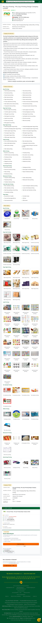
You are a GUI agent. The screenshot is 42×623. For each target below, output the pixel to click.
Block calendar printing (9, 185)
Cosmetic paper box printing (10, 111)
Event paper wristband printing (29, 169)
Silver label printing (8, 148)
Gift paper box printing (9, 114)
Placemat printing (8, 179)
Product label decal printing (10, 101)
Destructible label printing (9, 143)
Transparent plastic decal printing (30, 105)
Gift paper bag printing (27, 133)
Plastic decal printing (27, 99)
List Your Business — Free (16, 592)
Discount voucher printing (9, 169)
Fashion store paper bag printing (29, 130)
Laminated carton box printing (29, 116)
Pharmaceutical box (8, 200)
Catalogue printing (27, 167)
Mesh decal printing (8, 97)
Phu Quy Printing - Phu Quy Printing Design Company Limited (20, 1)
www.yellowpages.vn (20, 587)
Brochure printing (8, 167)
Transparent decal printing (9, 105)
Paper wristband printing (28, 171)
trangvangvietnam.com (10, 587)
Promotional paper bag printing (29, 137)
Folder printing (7, 159)
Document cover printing (28, 154)
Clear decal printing (27, 90)
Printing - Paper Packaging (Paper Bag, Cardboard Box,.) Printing (25, 24)
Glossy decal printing (27, 93)
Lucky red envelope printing (28, 187)
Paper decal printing (8, 99)
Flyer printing (7, 171)
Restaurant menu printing (28, 179)
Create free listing (20, 544)
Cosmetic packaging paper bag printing (12, 128)
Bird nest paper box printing (10, 109)
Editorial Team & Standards (16, 596)
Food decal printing (8, 93)
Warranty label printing (27, 148)
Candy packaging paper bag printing (30, 126)
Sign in (25, 546)
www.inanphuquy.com (18, 20)
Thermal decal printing (27, 103)
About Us (7, 596)
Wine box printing (26, 120)
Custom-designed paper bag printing (30, 128)
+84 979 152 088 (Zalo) (10, 519)
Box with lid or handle (8, 196)
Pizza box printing (26, 118)
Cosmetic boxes (26, 196)
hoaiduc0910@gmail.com (19, 19)
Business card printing (9, 152)
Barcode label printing (27, 141)
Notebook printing (26, 161)
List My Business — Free (10, 565)
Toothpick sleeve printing (9, 182)
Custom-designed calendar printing (30, 185)
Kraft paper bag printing (28, 135)
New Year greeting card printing (11, 190)
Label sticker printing (8, 145)
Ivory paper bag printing (9, 135)
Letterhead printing (27, 159)
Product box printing (8, 120)
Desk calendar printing (9, 187)
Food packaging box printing (29, 111)
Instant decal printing (8, 95)
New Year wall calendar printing (29, 190)
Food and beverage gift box (10, 198)
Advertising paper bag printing (10, 126)
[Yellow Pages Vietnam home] (3, 1)
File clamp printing (26, 157)
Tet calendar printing (8, 192)
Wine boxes (25, 200)
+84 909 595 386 (10, 517)
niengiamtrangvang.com (30, 587)
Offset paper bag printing (9, 137)
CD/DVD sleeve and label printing (11, 154)
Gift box (24, 198)
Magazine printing (8, 161)
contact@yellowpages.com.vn (9, 551)
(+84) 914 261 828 (16, 616)
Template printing (8, 163)
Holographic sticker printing (28, 143)
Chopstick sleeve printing (9, 177)
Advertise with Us (27, 592)
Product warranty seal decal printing (30, 101)
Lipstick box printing (8, 118)
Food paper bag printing (9, 133)
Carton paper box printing (28, 109)
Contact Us (35, 596)
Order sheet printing (27, 177)
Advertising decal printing (9, 90)
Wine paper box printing (9, 122)
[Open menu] (39, 2)
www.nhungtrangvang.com (21, 588)
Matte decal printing (27, 95)
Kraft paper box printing (9, 116)
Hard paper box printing (28, 114)
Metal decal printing (27, 97)
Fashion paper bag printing (10, 130)
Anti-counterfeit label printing (10, 141)
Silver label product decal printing (11, 103)
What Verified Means (26, 596)
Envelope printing (8, 157)
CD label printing (26, 152)
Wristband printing (8, 173)
